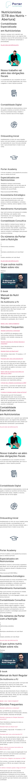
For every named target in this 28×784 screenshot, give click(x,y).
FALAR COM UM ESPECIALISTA (10, 45)
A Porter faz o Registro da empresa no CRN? (13, 383)
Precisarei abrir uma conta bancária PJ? (12, 358)
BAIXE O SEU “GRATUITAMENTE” (10, 323)
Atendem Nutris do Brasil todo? (9, 351)
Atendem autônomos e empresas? (10, 330)
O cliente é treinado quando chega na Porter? (14, 392)
